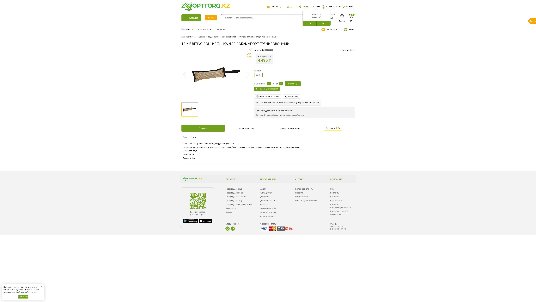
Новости (299, 192)
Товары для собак (234, 192)
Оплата (263, 204)
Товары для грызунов (235, 196)
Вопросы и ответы (304, 188)
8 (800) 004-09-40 (338, 229)
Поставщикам (301, 196)
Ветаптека (332, 29)
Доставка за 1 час (268, 200)
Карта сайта (336, 200)
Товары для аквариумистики (239, 204)
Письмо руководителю (306, 200)
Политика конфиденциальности (340, 206)
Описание (203, 128)
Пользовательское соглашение (339, 212)
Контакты (334, 192)
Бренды (229, 212)
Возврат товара (268, 212)
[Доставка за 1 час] (249, 55)
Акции (352, 29)
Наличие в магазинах (290, 128)
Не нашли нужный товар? (267, 89)
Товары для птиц (233, 200)
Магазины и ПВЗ (205, 29)
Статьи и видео (267, 216)
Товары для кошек (234, 188)
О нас (332, 188)
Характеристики (246, 128)
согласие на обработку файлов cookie (20, 292)
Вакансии (221, 29)
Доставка (264, 196)
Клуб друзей (266, 192)
